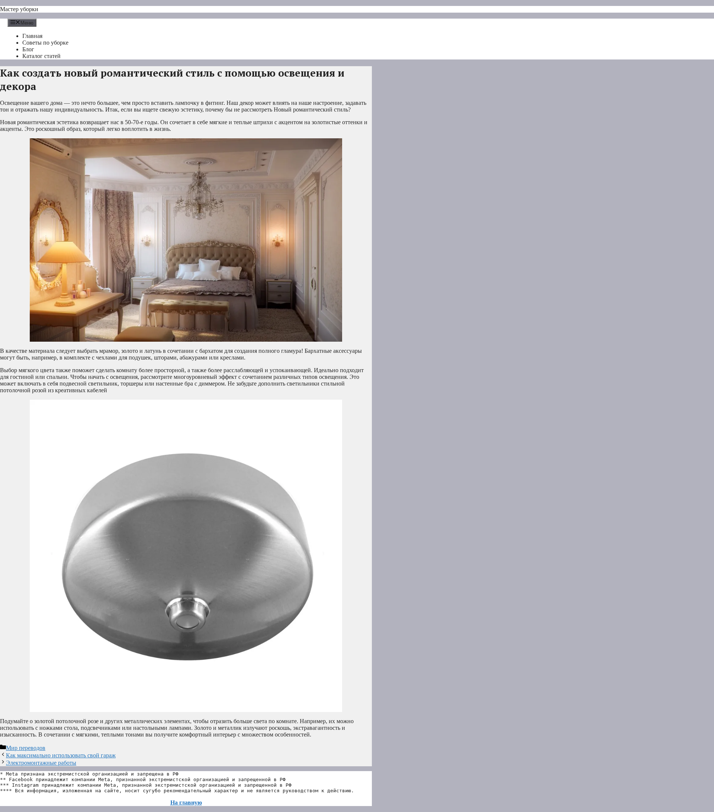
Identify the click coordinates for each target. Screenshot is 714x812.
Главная (32, 36)
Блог (28, 49)
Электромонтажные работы (41, 763)
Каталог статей (41, 56)
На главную (186, 802)
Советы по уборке (45, 42)
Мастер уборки (19, 9)
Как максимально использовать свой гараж (61, 755)
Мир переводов (25, 748)
